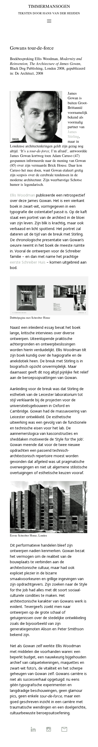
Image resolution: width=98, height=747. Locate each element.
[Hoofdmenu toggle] (49, 21)
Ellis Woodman (22, 195)
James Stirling (73, 134)
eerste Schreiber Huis (27, 262)
